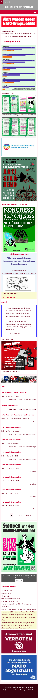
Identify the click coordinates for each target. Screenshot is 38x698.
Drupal (34, 690)
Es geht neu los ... (7, 591)
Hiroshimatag (5, 596)
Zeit (2, 396)
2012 (7, 419)
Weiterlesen (12, 400)
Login (24, 690)
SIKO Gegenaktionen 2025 (10, 601)
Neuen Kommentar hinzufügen (28, 399)
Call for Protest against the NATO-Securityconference (18, 609)
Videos (15, 687)
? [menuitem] (1, 2)
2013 (3, 419)
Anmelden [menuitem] (8, 2)
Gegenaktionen (16, 419)
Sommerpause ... (7, 593)
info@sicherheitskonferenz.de (11, 690)
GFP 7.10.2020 (15, 334)
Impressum (8, 687)
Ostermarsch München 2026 (10, 598)
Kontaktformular (24, 687)
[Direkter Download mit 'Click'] (19, 116)
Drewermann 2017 (7, 623)
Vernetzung (26, 419)
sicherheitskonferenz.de (19, 6)
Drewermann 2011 (7, 612)
